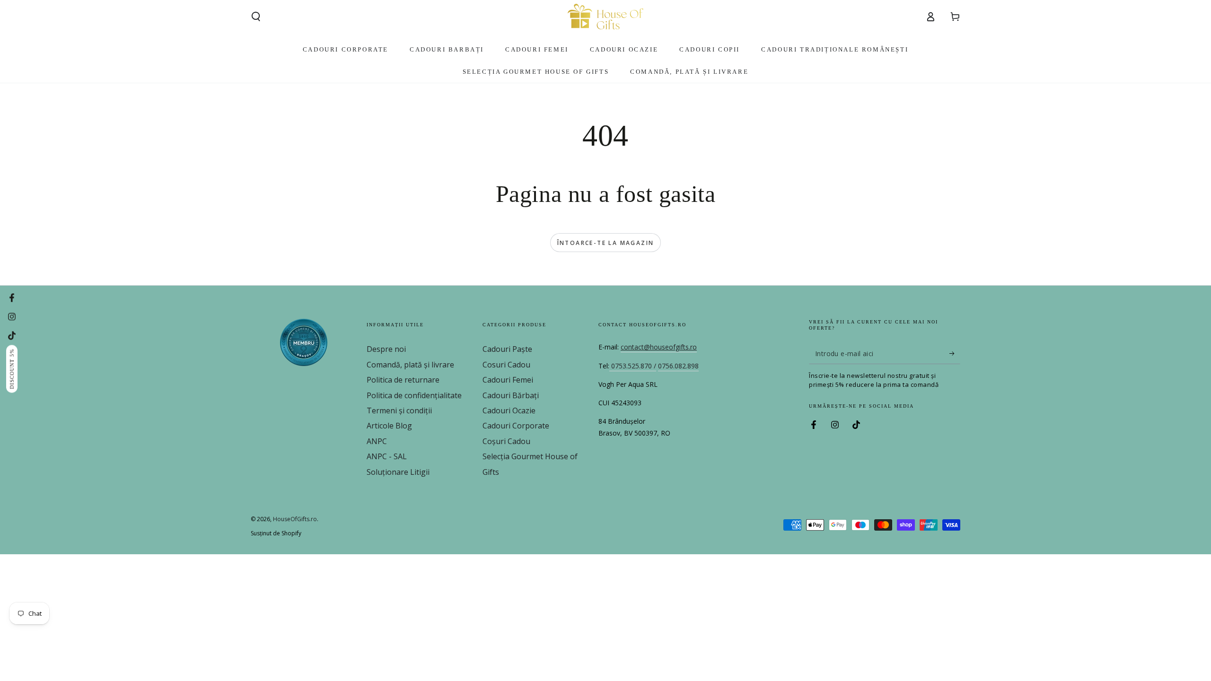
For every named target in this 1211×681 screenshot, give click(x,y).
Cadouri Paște (507, 349)
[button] (256, 16)
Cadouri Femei (508, 380)
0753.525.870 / (633, 365)
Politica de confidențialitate (414, 395)
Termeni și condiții (399, 410)
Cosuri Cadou (506, 364)
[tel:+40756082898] (610, 366)
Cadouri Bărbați (511, 395)
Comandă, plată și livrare (410, 364)
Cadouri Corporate (516, 425)
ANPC (377, 441)
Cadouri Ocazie (509, 410)
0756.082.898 (678, 365)
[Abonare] (954, 353)
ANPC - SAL (387, 456)
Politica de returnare (403, 380)
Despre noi (386, 349)
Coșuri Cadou (506, 441)
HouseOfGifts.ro (295, 519)
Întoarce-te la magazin (605, 243)
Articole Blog (389, 425)
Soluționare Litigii (398, 472)
